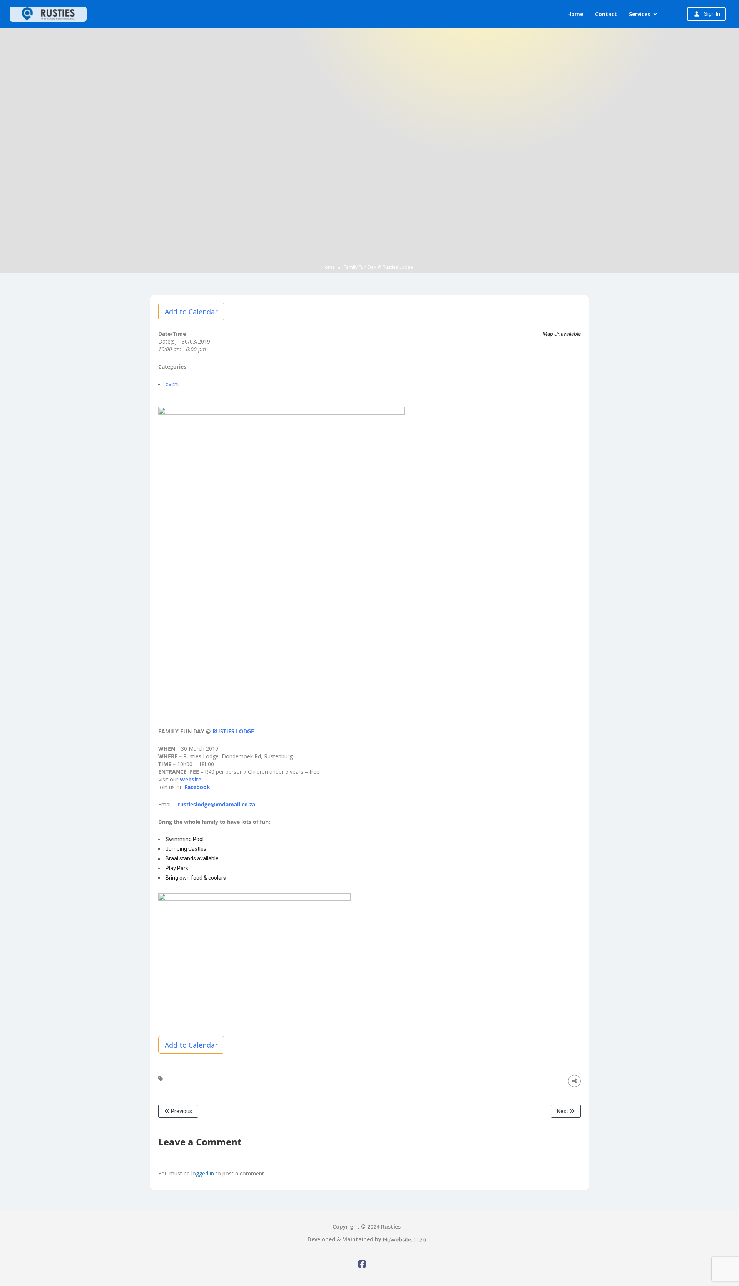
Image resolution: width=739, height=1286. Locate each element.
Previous (181, 1111)
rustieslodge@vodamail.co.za (216, 804)
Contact (606, 14)
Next (563, 1111)
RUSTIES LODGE (234, 731)
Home (575, 14)
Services (639, 14)
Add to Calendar (191, 311)
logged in (202, 1173)
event (172, 383)
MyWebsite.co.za (404, 1239)
